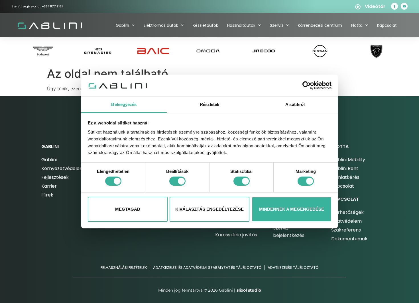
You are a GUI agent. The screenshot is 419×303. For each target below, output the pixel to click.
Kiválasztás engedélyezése (209, 209)
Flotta (357, 25)
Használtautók (241, 25)
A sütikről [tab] (295, 104)
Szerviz (276, 25)
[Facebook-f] (394, 6)
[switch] (177, 181)
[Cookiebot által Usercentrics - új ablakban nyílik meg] (306, 85)
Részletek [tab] (209, 104)
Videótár (375, 6)
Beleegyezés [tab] (124, 104)
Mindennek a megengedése (291, 209)
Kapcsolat (387, 25)
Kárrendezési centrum (320, 25)
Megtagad (127, 209)
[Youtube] (404, 6)
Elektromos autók (161, 25)
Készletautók (205, 25)
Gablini (122, 25)
